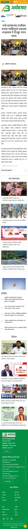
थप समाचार (14, 178)
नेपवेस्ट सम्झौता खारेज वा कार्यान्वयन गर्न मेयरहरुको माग (15, 321)
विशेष (14, 337)
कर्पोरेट (16, 507)
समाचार (4, 495)
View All (7, 451)
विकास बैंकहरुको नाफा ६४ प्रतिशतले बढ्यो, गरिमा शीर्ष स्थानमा (16, 328)
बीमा (3, 507)
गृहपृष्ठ (3, 492)
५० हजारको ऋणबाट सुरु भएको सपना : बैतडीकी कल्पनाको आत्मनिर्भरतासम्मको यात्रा (13, 424)
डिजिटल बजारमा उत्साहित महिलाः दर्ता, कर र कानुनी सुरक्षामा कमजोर (13, 402)
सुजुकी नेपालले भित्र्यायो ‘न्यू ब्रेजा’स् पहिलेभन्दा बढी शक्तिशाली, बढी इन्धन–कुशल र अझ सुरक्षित (14, 299)
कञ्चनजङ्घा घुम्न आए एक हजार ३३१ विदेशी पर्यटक (14, 221)
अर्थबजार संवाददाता (10, 64)
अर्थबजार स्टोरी (5, 510)
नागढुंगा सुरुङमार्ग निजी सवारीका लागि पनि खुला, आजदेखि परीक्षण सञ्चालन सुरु (13, 268)
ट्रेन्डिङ (4, 293)
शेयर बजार (4, 515)
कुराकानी (17, 492)
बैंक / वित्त (17, 495)
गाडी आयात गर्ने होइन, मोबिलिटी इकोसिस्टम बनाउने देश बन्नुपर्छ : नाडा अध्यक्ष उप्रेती (15, 314)
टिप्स (3, 498)
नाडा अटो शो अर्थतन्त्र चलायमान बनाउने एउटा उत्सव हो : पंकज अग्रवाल (14, 307)
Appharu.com (14, 527)
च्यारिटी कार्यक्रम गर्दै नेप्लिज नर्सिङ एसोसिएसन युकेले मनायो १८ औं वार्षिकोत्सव (11, 244)
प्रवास (3, 512)
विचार (16, 512)
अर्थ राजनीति (17, 498)
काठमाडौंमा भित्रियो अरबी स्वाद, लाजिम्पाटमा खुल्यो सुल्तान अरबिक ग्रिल (13, 199)
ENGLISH (5, 2)
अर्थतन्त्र (16, 515)
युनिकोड (15, 2)
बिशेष (16, 510)
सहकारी (4, 500)
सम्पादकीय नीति (8, 481)
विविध (16, 500)
